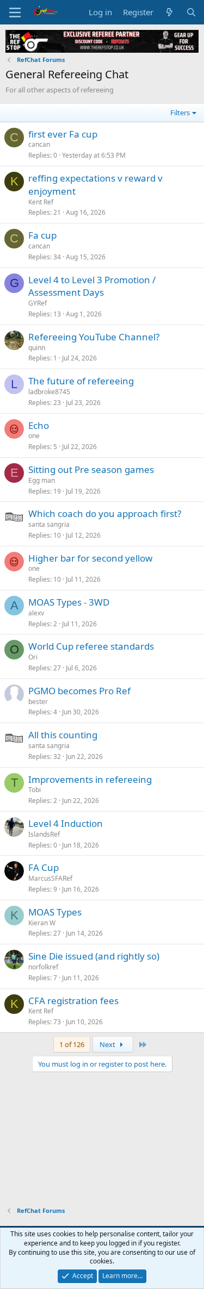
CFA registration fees (73, 1000)
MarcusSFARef (50, 878)
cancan (39, 144)
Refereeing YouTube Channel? (93, 337)
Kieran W (41, 922)
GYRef (37, 303)
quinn (36, 347)
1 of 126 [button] (71, 1044)
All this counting (62, 734)
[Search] (191, 12)
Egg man (41, 480)
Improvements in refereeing (90, 779)
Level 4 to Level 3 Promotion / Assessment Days (92, 286)
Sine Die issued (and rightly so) (93, 956)
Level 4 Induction (65, 823)
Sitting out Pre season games (91, 469)
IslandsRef (44, 834)
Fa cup (42, 235)
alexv (36, 613)
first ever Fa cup (62, 134)
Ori (33, 657)
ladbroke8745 (49, 391)
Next (108, 1044)
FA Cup (43, 867)
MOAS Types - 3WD (68, 602)
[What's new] (169, 12)
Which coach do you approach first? (104, 513)
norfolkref (43, 967)
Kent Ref (40, 202)
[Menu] (15, 12)
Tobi (34, 789)
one (34, 435)
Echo (38, 425)
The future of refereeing (81, 381)
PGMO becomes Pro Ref (79, 690)
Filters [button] (180, 112)
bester (38, 701)
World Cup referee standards (91, 646)
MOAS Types (55, 912)
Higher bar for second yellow (90, 558)
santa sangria (49, 524)
